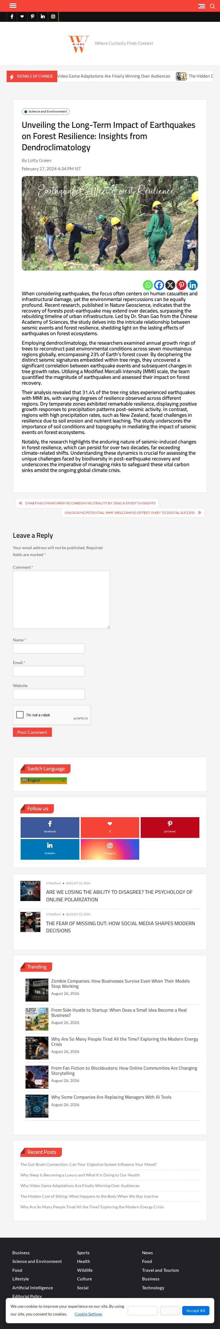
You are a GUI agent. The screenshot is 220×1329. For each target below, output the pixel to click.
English (33, 780)
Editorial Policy (27, 1296)
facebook (50, 831)
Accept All (195, 1310)
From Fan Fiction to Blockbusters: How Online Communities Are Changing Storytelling (124, 1070)
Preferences (143, 1310)
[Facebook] (159, 285)
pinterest (170, 831)
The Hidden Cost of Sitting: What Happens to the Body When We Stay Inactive (89, 1196)
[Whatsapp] (148, 285)
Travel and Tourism (160, 1270)
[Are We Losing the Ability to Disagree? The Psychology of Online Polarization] (30, 890)
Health (83, 1261)
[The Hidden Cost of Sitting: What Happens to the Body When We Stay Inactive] (163, 76)
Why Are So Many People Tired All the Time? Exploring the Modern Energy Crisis (124, 1041)
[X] (170, 285)
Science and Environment (48, 111)
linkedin (50, 853)
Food (147, 1261)
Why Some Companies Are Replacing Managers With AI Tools (111, 1097)
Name (19, 639)
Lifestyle (20, 1278)
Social (83, 1287)
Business (21, 1252)
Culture (84, 1278)
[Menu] (12, 5)
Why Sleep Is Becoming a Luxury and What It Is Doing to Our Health (80, 1174)
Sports (83, 1252)
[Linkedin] (193, 285)
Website (20, 685)
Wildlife (85, 1270)
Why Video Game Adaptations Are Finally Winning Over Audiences (91, 76)
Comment (23, 567)
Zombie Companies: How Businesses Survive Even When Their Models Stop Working (120, 983)
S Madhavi (53, 883)
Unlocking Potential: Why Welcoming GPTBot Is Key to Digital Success (130, 512)
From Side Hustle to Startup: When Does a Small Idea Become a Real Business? (119, 1012)
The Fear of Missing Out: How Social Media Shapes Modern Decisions (120, 927)
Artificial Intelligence (32, 1287)
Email (19, 662)
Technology (153, 1287)
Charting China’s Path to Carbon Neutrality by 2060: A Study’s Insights (90, 503)
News (147, 1252)
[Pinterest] (181, 285)
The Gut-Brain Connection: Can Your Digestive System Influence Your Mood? (88, 1164)
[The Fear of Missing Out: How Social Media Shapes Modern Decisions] (30, 921)
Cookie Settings (88, 1313)
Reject (170, 1310)
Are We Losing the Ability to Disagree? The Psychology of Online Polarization (119, 895)
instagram (110, 853)
